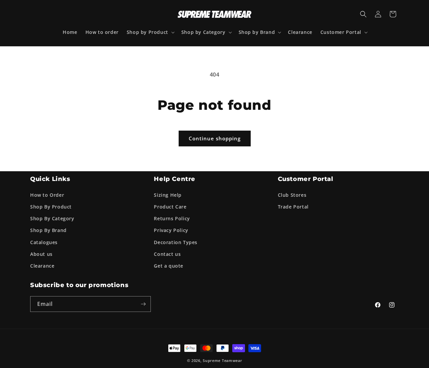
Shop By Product (51, 206)
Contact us (167, 253)
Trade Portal (293, 206)
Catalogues (44, 242)
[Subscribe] (143, 304)
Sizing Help (168, 194)
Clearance (42, 265)
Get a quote (168, 265)
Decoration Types (175, 242)
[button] (150, 32)
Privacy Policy (171, 230)
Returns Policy (172, 218)
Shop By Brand (48, 230)
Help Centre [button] (174, 179)
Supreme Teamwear (222, 360)
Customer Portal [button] (305, 179)
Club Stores (292, 194)
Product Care (170, 206)
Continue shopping (215, 138)
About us (41, 253)
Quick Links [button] (50, 179)
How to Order (47, 194)
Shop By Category (52, 218)
